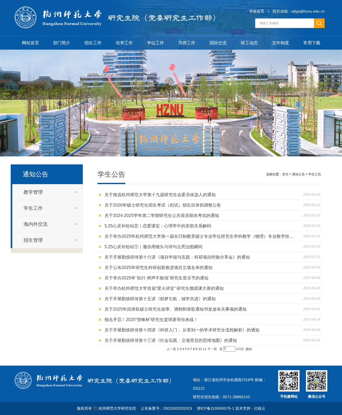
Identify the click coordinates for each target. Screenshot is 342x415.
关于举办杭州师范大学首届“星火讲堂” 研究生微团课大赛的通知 (165, 288)
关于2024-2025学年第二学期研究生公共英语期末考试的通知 (162, 215)
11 (205, 349)
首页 (285, 174)
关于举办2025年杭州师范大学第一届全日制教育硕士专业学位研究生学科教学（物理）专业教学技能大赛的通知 (199, 236)
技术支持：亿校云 (250, 408)
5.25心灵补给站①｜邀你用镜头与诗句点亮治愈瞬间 (154, 246)
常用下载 (311, 43)
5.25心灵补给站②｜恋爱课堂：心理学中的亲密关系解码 (158, 226)
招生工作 (93, 43)
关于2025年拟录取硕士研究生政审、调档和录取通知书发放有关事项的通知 (176, 309)
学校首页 (256, 11)
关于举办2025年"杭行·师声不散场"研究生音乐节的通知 (157, 278)
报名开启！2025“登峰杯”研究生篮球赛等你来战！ (152, 319)
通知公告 (298, 174)
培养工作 (124, 43)
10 (200, 349)
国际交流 (218, 43)
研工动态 (249, 43)
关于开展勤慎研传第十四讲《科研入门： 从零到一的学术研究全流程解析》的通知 (183, 330)
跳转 (249, 349)
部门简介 (61, 43)
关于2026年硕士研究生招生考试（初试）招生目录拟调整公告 (163, 205)
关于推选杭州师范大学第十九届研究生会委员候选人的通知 (161, 194)
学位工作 (155, 43)
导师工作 (186, 43)
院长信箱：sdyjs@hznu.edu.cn (299, 11)
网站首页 (30, 43)
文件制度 (280, 43)
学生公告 (314, 174)
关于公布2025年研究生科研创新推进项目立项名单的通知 (159, 267)
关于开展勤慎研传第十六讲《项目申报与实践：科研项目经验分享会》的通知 (178, 257)
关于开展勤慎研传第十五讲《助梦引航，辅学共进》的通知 (161, 299)
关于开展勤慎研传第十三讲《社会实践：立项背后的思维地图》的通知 (171, 340)
